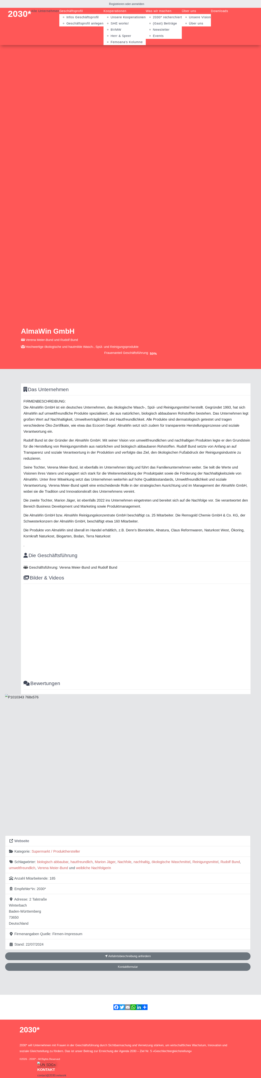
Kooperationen (115, 11)
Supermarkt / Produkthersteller (56, 851)
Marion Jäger (105, 862)
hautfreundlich (81, 862)
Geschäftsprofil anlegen (85, 23)
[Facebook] (116, 1007)
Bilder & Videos (47, 578)
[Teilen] (145, 1007)
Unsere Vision (200, 17)
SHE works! (120, 23)
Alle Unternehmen (45, 11)
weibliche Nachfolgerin (93, 868)
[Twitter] (122, 1007)
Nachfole (124, 862)
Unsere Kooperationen (128, 17)
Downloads (219, 11)
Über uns (189, 11)
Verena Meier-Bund (52, 868)
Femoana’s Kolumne (127, 42)
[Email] (127, 1007)
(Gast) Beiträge (165, 23)
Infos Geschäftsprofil (82, 17)
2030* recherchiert (167, 17)
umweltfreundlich (22, 868)
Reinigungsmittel (205, 862)
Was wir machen (159, 11)
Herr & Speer (121, 36)
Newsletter (161, 29)
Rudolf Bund (230, 862)
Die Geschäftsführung (53, 555)
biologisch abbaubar (52, 862)
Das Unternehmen (48, 389)
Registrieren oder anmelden (126, 4)
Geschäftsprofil (71, 11)
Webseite (21, 841)
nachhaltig (141, 862)
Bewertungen (45, 683)
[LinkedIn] (139, 1007)
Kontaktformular (128, 966)
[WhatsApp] (133, 1007)
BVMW (116, 29)
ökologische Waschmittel (171, 862)
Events (158, 36)
